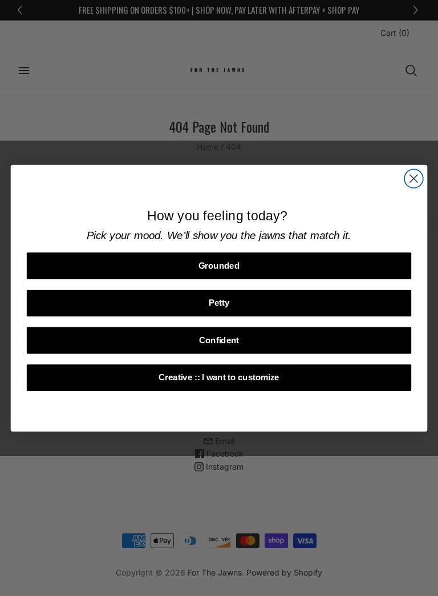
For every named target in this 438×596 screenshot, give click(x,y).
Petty (219, 302)
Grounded (219, 265)
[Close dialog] (413, 178)
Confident (219, 339)
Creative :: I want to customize (219, 377)
